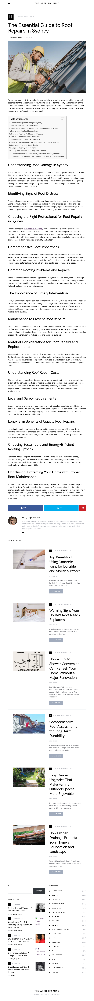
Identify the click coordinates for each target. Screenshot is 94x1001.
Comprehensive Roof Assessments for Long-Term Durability (63, 729)
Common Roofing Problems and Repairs (27, 134)
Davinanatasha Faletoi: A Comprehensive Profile (18, 954)
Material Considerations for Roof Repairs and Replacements (35, 142)
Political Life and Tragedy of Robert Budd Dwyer (20, 909)
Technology (57, 968)
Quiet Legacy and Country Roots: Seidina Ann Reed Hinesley (19, 969)
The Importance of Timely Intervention (26, 137)
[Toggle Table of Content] (61, 119)
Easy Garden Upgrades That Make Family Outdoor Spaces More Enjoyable (61, 784)
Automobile (57, 891)
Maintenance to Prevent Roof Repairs (25, 139)
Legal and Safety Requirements (24, 148)
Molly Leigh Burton (16, 37)
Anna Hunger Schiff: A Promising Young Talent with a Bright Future (20, 925)
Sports (55, 963)
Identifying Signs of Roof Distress (24, 125)
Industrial (56, 934)
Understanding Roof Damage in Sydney (26, 123)
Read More (56, 591)
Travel (55, 972)
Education (56, 908)
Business (55, 895)
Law (53, 938)
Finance (55, 921)
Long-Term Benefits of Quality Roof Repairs (29, 151)
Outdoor (56, 946)
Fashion (55, 916)
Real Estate (57, 955)
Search (10, 886)
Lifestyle (56, 942)
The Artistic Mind (47, 3)
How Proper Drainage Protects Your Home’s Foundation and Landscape (63, 842)
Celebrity (56, 899)
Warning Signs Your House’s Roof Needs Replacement (64, 615)
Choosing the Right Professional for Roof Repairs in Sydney (34, 128)
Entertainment (58, 912)
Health (55, 925)
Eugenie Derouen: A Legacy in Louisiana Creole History (20, 940)
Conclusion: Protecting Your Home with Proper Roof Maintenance (38, 156)
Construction (58, 904)
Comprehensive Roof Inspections (24, 131)
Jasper (12, 975)
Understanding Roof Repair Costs (24, 145)
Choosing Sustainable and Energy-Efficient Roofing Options (36, 153)
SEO (53, 959)
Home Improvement (60, 929)
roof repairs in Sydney (33, 229)
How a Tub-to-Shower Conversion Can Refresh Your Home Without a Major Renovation (64, 668)
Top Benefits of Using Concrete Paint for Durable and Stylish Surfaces (64, 564)
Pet (53, 951)
